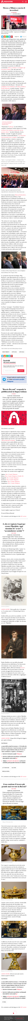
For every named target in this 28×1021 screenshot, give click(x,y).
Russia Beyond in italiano (8, 440)
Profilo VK (20, 476)
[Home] (2, 2)
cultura (14, 767)
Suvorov (22, 667)
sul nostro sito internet (13, 761)
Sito (7, 474)
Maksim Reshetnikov (20, 195)
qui (16, 758)
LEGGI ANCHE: (5, 609)
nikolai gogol (6, 771)
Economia (14, 12)
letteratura (5, 767)
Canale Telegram (13, 474)
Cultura (13, 533)
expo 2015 (14, 352)
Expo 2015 (21, 352)
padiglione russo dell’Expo (8, 86)
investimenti (5, 352)
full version (23, 516)
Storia (14, 393)
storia (4, 1002)
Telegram (24, 36)
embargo (11, 126)
